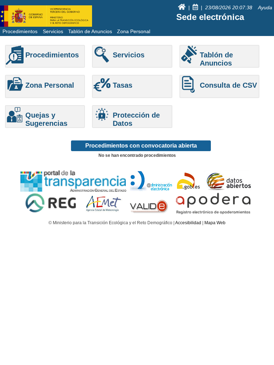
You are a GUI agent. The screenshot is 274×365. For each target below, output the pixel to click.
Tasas (122, 85)
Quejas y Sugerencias (46, 119)
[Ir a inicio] (182, 7)
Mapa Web (214, 222)
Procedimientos (19, 31)
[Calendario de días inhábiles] (196, 7)
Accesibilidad (188, 222)
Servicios (53, 31)
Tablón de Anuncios (90, 31)
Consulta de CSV (228, 85)
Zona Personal (133, 31)
